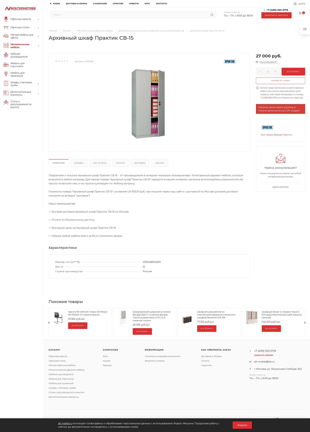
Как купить (99, 163)
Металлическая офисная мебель (66, 369)
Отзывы (78, 163)
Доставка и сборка (211, 356)
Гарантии (206, 365)
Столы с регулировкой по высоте (66, 392)
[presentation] (49, 322)
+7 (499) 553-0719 (277, 9)
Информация (154, 349)
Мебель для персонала (61, 378)
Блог (105, 356)
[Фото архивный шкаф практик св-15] (149, 104)
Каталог (54, 349)
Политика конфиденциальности (162, 356)
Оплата (120, 163)
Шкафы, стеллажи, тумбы (62, 388)
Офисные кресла (58, 356)
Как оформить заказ (216, 349)
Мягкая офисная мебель (62, 365)
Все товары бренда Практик (276, 134)
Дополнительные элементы (64, 397)
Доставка (140, 163)
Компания (110, 349)
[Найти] (212, 14)
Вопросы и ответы (155, 360)
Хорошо (242, 425)
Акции (106, 360)
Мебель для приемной (61, 383)
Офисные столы (57, 360)
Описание (59, 163)
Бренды (107, 365)
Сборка (159, 163)
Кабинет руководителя (61, 374)
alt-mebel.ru (65, 423)
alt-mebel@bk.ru (264, 361)
